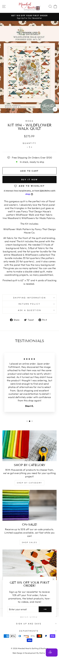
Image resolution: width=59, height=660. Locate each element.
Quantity (30, 143)
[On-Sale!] (29, 505)
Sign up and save (29, 623)
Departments (29, 631)
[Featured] (29, 565)
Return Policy (29, 304)
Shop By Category (29, 483)
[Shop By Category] (29, 445)
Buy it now (29, 179)
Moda (29, 121)
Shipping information (29, 297)
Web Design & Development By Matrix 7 (29, 653)
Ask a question (29, 310)
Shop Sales (29, 542)
